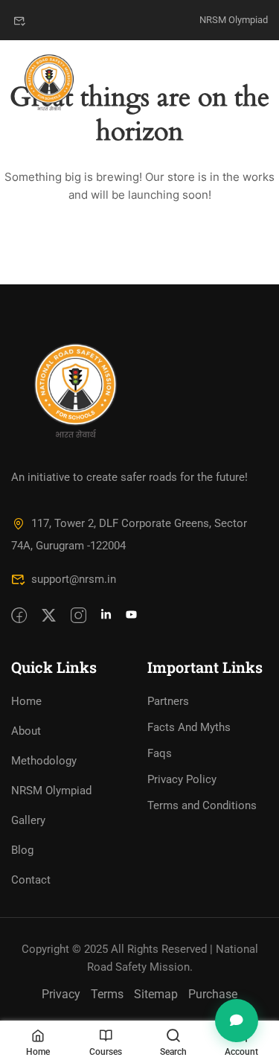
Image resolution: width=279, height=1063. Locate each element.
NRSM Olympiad (233, 19)
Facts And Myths (189, 727)
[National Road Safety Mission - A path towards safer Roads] (49, 82)
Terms (107, 994)
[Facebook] (19, 616)
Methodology (44, 760)
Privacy (61, 994)
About (26, 731)
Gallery (28, 820)
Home (26, 701)
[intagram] (78, 616)
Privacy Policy (182, 779)
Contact (31, 880)
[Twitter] (49, 616)
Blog (22, 850)
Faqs (159, 753)
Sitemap (156, 994)
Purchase (212, 994)
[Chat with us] (236, 1020)
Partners (168, 701)
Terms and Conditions (202, 805)
